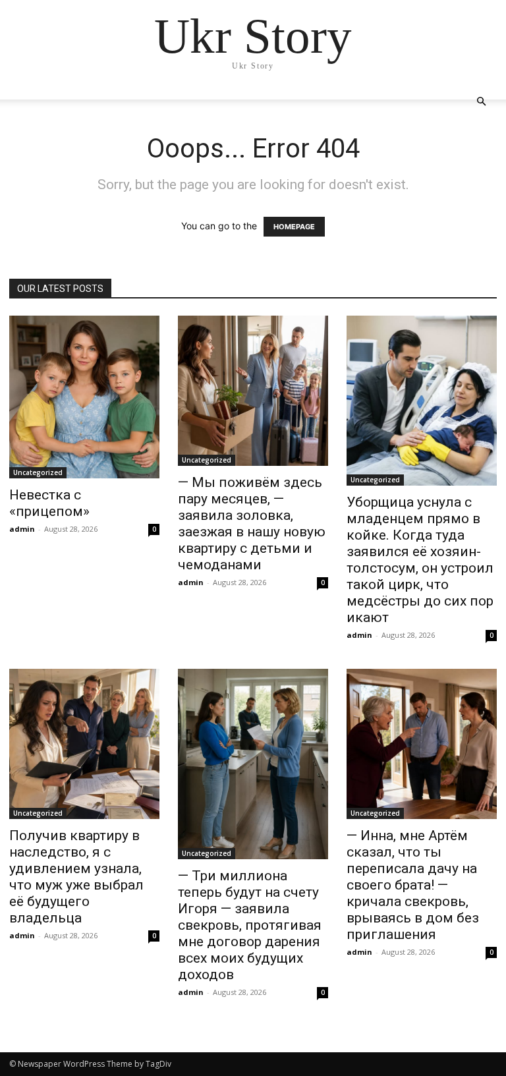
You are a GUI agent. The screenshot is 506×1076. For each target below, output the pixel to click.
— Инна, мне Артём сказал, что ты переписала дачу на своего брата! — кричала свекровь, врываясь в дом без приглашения (413, 885)
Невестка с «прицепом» (49, 503)
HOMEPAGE (294, 226)
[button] (481, 102)
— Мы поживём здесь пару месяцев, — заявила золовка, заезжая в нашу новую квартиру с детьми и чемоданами (251, 523)
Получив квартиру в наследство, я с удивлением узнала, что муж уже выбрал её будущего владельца (76, 877)
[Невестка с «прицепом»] (84, 397)
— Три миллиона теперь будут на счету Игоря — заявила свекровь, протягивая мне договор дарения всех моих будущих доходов (250, 925)
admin (22, 529)
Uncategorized (38, 472)
